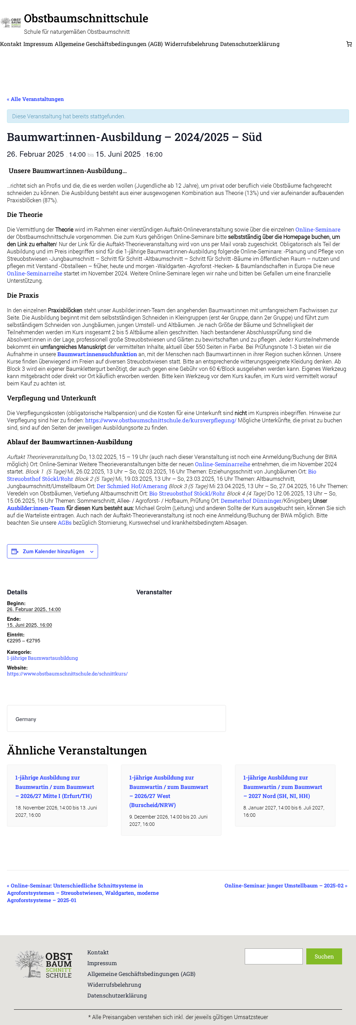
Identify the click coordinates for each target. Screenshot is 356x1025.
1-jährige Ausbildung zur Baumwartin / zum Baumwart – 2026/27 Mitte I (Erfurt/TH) (54, 786)
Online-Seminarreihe (34, 273)
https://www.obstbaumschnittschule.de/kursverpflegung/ (160, 420)
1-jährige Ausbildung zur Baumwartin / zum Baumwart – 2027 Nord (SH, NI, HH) (282, 786)
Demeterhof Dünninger (251, 500)
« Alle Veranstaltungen (35, 98)
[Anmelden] (312, 44)
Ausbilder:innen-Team (36, 507)
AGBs (65, 522)
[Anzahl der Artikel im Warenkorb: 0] (349, 44)
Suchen (324, 956)
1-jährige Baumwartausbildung (42, 658)
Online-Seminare (318, 229)
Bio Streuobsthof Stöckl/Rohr (187, 493)
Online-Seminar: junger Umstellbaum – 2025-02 (286, 885)
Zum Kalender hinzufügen (53, 551)
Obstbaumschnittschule (86, 17)
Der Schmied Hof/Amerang (132, 486)
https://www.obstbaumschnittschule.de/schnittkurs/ (67, 673)
